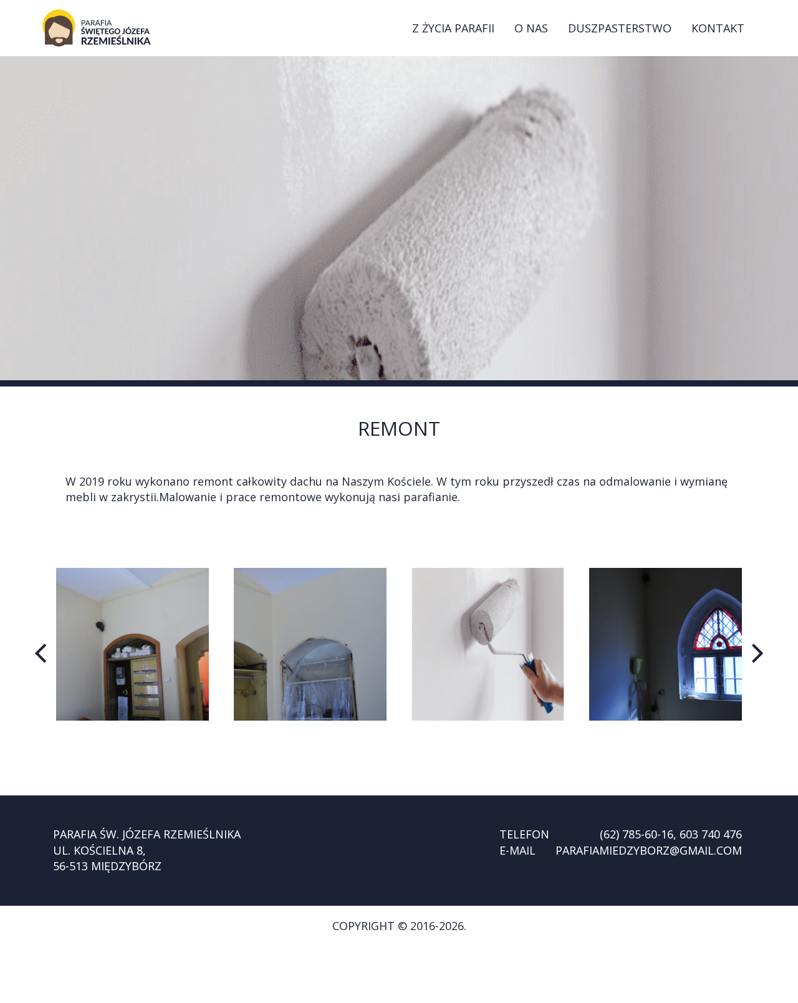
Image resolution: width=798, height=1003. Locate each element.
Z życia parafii (453, 28)
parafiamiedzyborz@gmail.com (648, 850)
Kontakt (717, 28)
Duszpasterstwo (619, 28)
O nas (531, 28)
